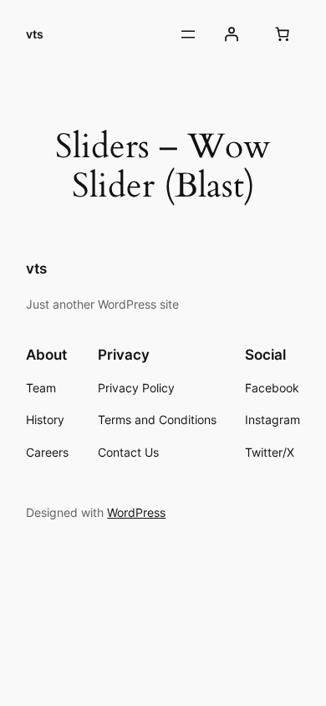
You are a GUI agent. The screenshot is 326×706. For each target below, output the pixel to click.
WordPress (136, 512)
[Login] (231, 34)
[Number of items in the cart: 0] (282, 34)
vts (34, 34)
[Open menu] (188, 34)
